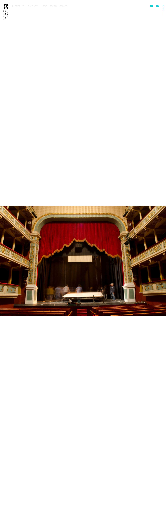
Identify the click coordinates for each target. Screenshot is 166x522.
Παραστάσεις (16, 6)
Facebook (163, 8)
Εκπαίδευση (53, 6)
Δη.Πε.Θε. (44, 6)
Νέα (23, 6)
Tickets (151, 5)
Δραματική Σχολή (33, 6)
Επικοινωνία (63, 6)
